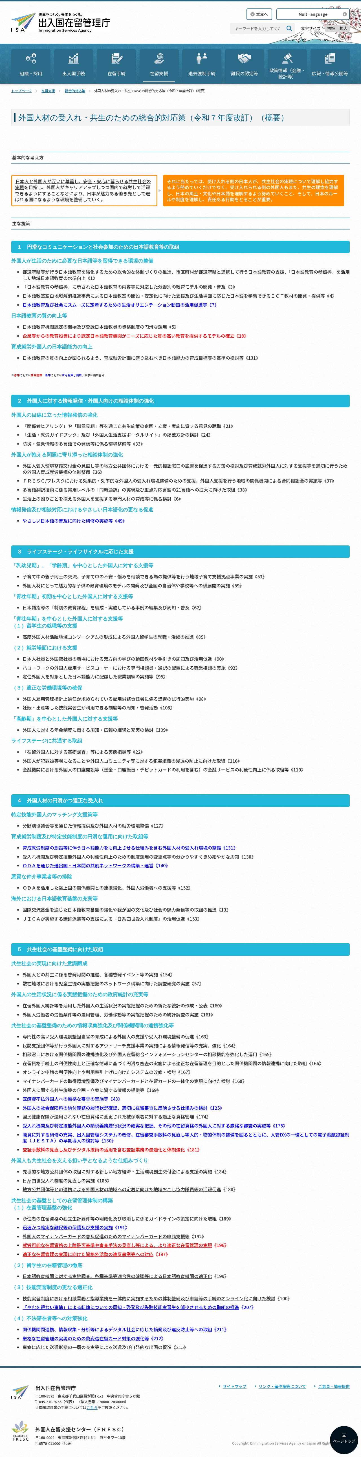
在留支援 (159, 73)
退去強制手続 (201, 73)
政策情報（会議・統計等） (287, 73)
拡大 (343, 28)
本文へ (262, 14)
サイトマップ (234, 1386)
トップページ (21, 90)
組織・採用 (31, 73)
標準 (331, 28)
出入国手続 (73, 73)
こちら (92, 1407)
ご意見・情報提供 (334, 1386)
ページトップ (344, 1441)
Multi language (313, 14)
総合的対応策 (75, 90)
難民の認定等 (244, 73)
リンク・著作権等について (282, 1386)
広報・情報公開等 (330, 73)
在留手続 (116, 73)
